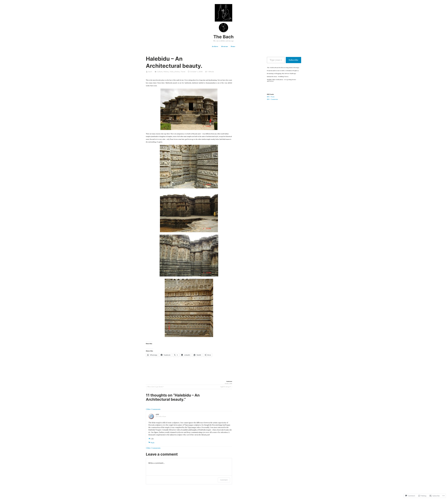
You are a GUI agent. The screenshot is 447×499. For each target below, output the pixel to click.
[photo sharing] (188, 129)
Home (233, 46)
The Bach (223, 36)
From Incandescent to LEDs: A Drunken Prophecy (283, 70)
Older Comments (153, 409)
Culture (160, 72)
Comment (224, 480)
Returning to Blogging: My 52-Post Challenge (281, 73)
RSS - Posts (270, 97)
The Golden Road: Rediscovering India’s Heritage (283, 67)
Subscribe (293, 60)
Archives (215, 46)
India (171, 72)
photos (177, 72)
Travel (183, 72)
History (166, 72)
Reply (152, 442)
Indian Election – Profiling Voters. (278, 76)
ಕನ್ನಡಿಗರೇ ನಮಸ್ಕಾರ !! (225, 387)
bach (150, 72)
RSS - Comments (272, 99)
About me (224, 46)
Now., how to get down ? (154, 387)
